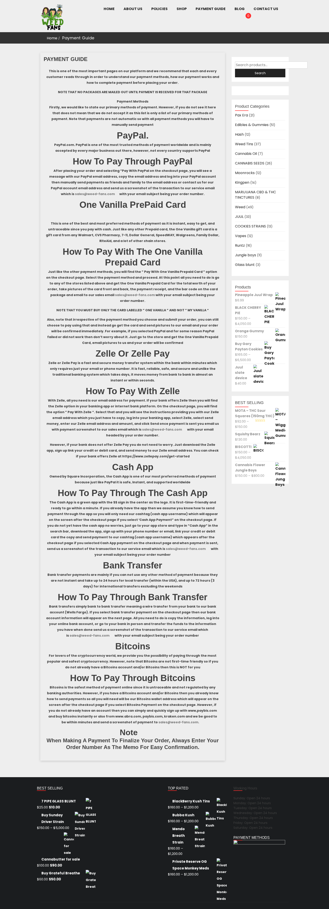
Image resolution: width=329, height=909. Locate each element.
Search (260, 73)
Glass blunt (245, 264)
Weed (240, 207)
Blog (240, 8)
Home (52, 38)
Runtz (240, 245)
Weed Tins (244, 144)
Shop (182, 8)
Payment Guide (211, 8)
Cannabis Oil (246, 153)
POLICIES (159, 8)
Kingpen (242, 182)
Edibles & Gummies (252, 124)
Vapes (240, 235)
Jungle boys (245, 255)
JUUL (239, 216)
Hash (239, 134)
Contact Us (266, 8)
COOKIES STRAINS (250, 226)
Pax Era (241, 115)
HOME (109, 8)
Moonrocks (245, 172)
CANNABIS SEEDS (249, 163)
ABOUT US (133, 8)
